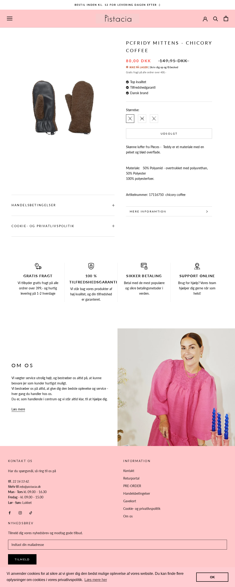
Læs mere (18, 409)
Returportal (131, 478)
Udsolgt (169, 133)
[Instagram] (20, 512)
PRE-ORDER (132, 486)
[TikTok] (30, 512)
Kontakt (128, 471)
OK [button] (212, 577)
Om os (128, 516)
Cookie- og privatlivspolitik (43, 226)
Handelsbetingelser (33, 205)
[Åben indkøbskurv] (226, 18)
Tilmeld (22, 559)
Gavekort (129, 501)
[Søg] (215, 18)
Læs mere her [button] (95, 580)
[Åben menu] (9, 18)
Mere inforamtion (148, 211)
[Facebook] (9, 512)
